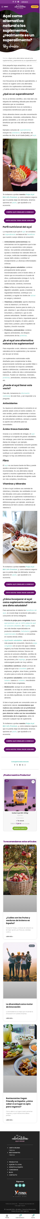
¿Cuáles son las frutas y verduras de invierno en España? (18, 920)
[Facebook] (16, 1185)
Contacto (24, 1)
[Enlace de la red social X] (17, 764)
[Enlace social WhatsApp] (25, 764)
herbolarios (25, 631)
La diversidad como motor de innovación (19, 1005)
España (27, 626)
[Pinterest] (23, 1185)
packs (14, 203)
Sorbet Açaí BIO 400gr (20, 813)
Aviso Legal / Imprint (20, 1205)
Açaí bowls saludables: (13, 640)
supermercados (10, 634)
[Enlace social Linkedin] (22, 764)
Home (5, 58)
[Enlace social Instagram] (15, 1)
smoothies (23, 669)
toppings (22, 659)
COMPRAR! (35, 6)
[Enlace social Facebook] (13, 1)
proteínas (23, 336)
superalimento (10, 234)
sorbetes (21, 680)
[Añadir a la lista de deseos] (33, 781)
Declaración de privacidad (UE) (26, 1203)
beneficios (31, 234)
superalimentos (25, 130)
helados (7, 680)
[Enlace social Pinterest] (18, 1)
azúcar (33, 295)
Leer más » (9, 936)
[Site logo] (20, 6)
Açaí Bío (20, 815)
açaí (34, 135)
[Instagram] (20, 1185)
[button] (20, 828)
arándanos (16, 133)
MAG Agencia (24, 1211)
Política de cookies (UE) (11, 1203)
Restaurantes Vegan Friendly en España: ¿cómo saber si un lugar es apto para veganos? (19, 1102)
